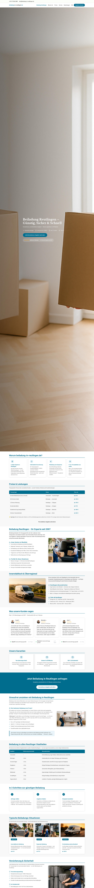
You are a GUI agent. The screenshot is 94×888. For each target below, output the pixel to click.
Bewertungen (67, 5)
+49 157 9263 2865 (13, 1)
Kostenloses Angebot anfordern (47, 687)
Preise (55, 5)
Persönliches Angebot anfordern (47, 521)
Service (60, 5)
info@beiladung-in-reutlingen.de (26, 1)
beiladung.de (16, 5)
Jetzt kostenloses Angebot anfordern (35, 235)
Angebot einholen (79, 5)
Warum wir (50, 5)
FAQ (72, 5)
